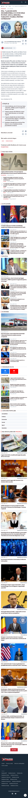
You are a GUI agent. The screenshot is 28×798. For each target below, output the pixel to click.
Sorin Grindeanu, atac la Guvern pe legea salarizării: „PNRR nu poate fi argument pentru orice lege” (15, 107)
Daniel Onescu (24, 582)
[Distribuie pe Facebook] (26, 41)
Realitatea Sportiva (11, 773)
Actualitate (3, 175)
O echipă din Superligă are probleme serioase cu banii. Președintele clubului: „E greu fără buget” (14, 185)
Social (4, 181)
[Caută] (21, 2)
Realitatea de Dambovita (6, 781)
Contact (3, 763)
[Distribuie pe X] (26, 44)
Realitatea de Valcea (5, 775)
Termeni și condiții (9, 763)
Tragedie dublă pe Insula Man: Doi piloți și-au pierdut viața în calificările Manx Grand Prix (14, 190)
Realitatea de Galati (5, 779)
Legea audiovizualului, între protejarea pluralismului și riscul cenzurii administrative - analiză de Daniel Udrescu (14, 173)
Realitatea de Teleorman (6, 777)
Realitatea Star (19, 773)
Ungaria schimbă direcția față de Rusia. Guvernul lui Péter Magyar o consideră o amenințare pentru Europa (15, 118)
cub (3, 141)
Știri (6, 6)
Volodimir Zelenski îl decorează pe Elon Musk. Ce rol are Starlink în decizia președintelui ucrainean (15, 124)
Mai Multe (14, 749)
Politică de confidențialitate (19, 763)
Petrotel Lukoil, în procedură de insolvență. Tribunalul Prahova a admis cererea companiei (13, 335)
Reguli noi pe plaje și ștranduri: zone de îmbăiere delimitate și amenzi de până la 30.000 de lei (13, 179)
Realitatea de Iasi (5, 783)
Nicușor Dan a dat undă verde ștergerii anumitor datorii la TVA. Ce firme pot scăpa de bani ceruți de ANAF (14, 744)
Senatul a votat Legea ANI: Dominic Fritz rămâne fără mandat (12, 481)
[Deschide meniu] (25, 2)
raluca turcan (9, 141)
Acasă (3, 6)
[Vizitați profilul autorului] (2, 42)
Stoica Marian (24, 635)
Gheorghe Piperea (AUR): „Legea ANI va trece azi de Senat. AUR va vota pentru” (13, 612)
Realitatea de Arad (13, 779)
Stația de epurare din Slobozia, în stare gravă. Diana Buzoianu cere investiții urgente (14, 113)
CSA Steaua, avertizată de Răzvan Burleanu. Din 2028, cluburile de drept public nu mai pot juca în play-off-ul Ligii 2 (18, 245)
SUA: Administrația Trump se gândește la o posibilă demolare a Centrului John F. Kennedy (14, 664)
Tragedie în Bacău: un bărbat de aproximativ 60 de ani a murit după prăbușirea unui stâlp (18, 252)
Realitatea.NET (4, 773)
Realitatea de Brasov (14, 775)
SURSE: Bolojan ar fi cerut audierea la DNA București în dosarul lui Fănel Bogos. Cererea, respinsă (13, 507)
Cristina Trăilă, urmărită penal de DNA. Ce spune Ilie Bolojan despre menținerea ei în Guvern (12, 717)
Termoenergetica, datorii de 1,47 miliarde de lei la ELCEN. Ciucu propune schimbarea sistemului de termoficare (18, 342)
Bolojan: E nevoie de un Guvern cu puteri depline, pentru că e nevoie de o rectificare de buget (13, 638)
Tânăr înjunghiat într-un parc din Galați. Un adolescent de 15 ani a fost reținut (18, 239)
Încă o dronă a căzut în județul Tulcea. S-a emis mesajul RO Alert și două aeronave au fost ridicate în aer (15, 196)
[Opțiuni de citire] (25, 795)
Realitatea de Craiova (14, 41)
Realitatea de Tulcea (14, 785)
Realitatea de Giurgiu (5, 785)
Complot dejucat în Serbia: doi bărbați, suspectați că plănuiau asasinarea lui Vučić (13, 226)
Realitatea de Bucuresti (13, 783)
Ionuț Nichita (24, 714)
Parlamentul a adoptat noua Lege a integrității (17, 300)
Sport (4, 187)
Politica (10, 6)
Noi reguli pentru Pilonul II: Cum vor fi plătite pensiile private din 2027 (18, 349)
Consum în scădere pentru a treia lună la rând (17, 361)
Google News (4, 147)
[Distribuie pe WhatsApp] (23, 44)
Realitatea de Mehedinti (16, 781)
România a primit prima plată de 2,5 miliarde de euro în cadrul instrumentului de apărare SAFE (18, 355)
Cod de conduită (5, 765)
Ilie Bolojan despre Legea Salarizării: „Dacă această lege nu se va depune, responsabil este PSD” (13, 586)
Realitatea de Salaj (15, 777)
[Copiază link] (23, 41)
